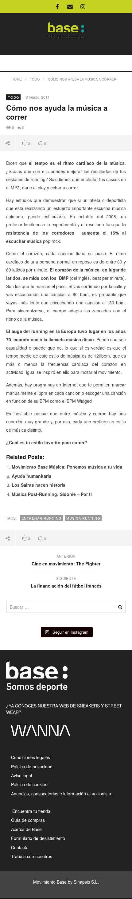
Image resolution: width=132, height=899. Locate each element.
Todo (13, 97)
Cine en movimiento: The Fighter (66, 560)
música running (83, 518)
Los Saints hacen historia (38, 485)
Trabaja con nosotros (31, 856)
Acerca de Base (26, 829)
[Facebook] (57, 6)
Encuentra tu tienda (30, 811)
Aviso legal (21, 775)
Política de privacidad (31, 766)
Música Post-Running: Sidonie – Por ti (52, 494)
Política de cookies (29, 784)
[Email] (70, 6)
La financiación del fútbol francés (66, 582)
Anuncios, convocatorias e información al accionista (61, 793)
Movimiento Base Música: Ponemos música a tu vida (67, 467)
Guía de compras (28, 820)
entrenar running (41, 518)
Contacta (20, 847)
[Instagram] (82, 6)
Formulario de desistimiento (38, 838)
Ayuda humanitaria (31, 476)
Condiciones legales (30, 757)
